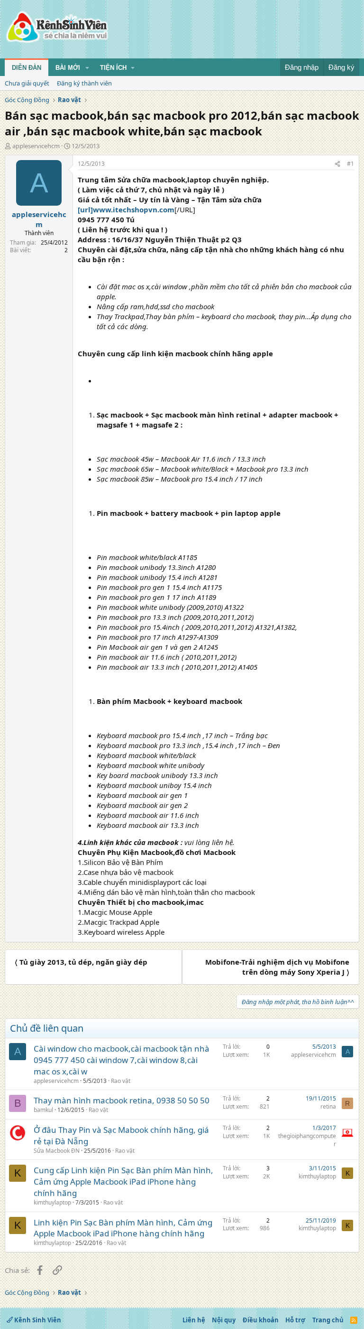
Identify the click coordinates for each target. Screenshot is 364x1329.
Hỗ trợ (295, 1320)
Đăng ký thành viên (84, 83)
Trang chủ (328, 1320)
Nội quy (224, 1320)
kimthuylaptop (52, 1202)
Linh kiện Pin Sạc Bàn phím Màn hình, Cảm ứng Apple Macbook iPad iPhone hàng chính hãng (123, 1228)
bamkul (43, 1110)
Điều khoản (261, 1320)
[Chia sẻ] (337, 164)
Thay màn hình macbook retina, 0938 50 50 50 (121, 1100)
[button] (87, 68)
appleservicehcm (36, 146)
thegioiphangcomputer (307, 1140)
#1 (350, 164)
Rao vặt (120, 1081)
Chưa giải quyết (27, 83)
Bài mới (67, 67)
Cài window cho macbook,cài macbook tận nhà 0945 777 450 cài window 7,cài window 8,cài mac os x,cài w (121, 1060)
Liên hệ (193, 1320)
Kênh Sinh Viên (37, 1320)
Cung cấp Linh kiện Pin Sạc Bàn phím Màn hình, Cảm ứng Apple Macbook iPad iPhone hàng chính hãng (123, 1181)
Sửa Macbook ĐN (57, 1151)
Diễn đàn (26, 67)
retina (328, 1106)
